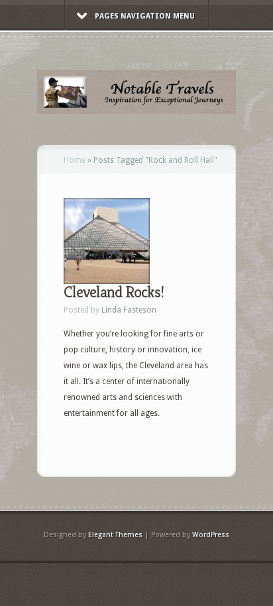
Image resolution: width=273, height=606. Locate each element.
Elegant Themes (115, 534)
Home (74, 160)
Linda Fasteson (128, 310)
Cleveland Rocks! (114, 292)
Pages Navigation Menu (145, 16)
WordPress (210, 534)
